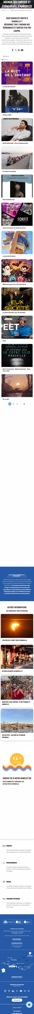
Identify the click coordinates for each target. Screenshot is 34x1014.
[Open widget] (29, 1005)
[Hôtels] (14, 6)
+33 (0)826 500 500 (16, 943)
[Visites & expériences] (17, 6)
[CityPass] (16, 6)
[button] (23, 5)
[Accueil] (13, 6)
